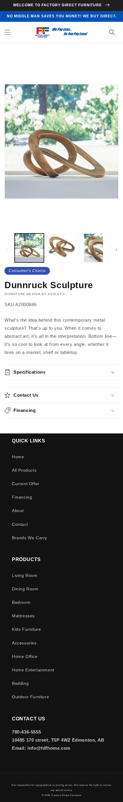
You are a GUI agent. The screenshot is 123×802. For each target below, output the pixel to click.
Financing (22, 497)
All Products (24, 470)
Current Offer (25, 483)
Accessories (24, 643)
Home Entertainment (33, 669)
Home (18, 456)
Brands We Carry (29, 537)
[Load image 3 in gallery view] (93, 248)
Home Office (25, 656)
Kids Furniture (26, 629)
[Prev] (6, 249)
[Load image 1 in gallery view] (29, 248)
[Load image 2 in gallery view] (61, 248)
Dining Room (25, 588)
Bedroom (21, 602)
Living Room (25, 575)
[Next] (116, 249)
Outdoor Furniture (30, 696)
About (18, 510)
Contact (20, 524)
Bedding (20, 683)
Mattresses (23, 615)
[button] (7, 32)
